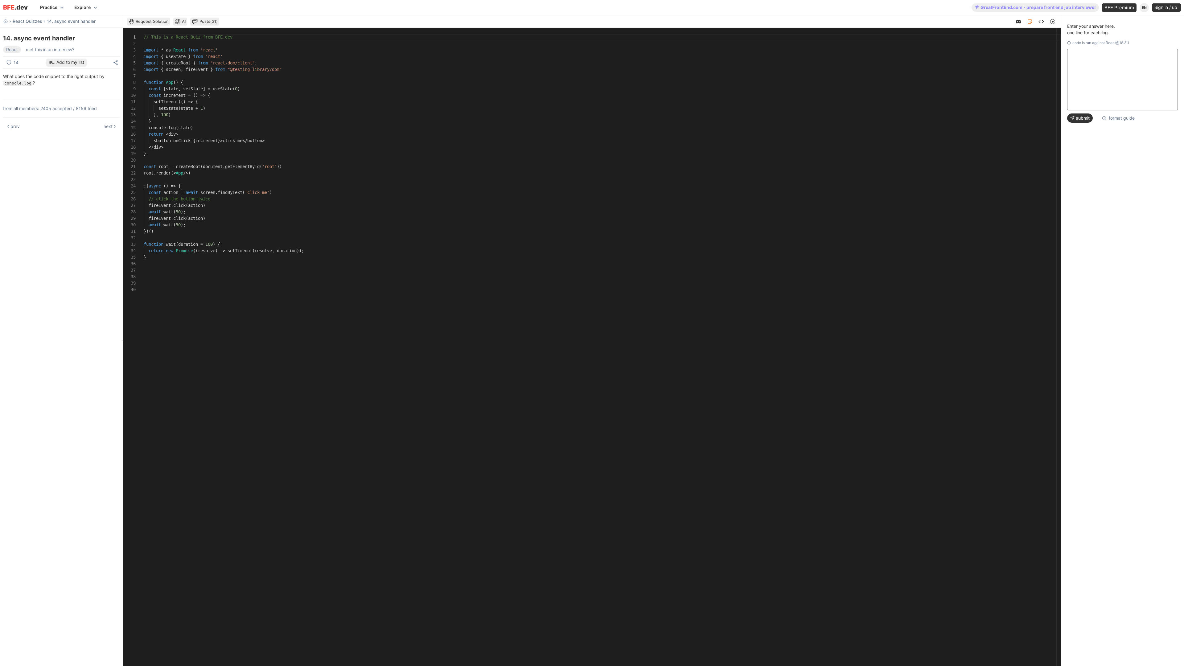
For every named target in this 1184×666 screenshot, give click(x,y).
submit (1083, 118)
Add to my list (70, 62)
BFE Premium (1119, 7)
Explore (82, 7)
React (12, 49)
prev (15, 126)
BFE (15, 7)
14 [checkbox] (16, 62)
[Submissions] (1041, 22)
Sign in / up (1166, 7)
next (108, 126)
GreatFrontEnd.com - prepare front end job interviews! (1038, 7)
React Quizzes (27, 21)
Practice (48, 7)
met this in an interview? (50, 49)
